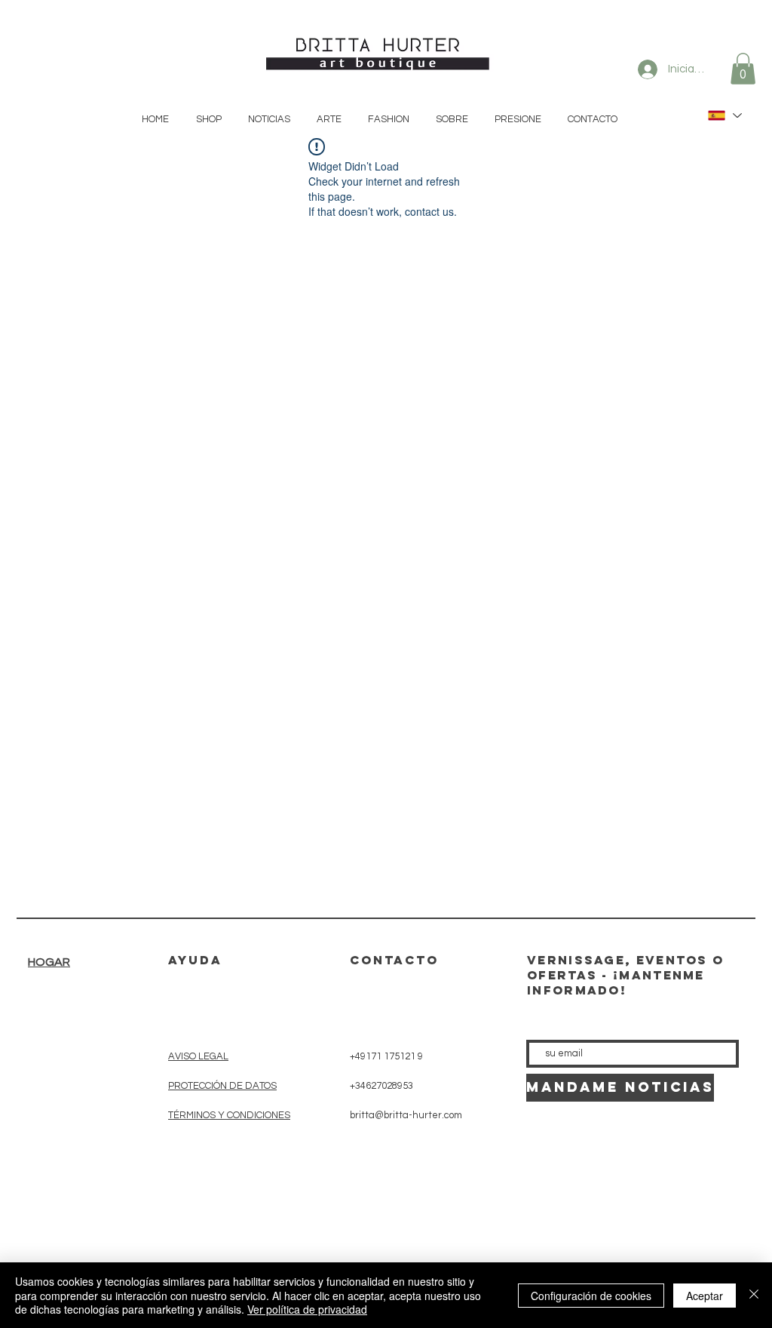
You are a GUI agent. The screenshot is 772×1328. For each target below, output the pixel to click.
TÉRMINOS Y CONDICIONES (229, 1115)
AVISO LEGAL (198, 1056)
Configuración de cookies (591, 1295)
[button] (743, 69)
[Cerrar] (754, 1295)
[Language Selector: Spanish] (724, 115)
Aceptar (704, 1295)
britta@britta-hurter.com (406, 1115)
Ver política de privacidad (307, 1309)
